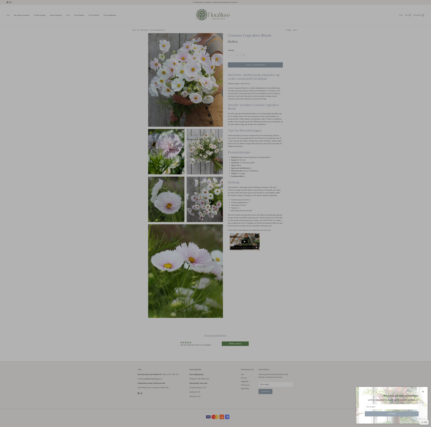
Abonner (392, 414)
